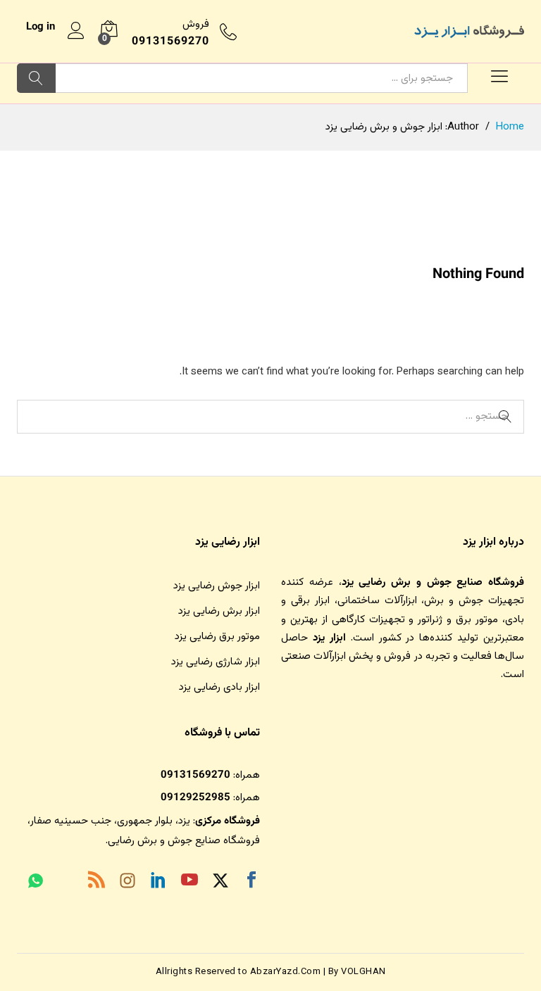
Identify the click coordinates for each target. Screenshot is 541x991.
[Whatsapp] (35, 882)
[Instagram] (127, 883)
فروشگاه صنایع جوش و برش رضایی (184, 841)
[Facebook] (251, 882)
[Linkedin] (158, 882)
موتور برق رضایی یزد (217, 637)
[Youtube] (189, 882)
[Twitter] (220, 883)
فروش (195, 24)
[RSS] (96, 882)
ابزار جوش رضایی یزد (216, 586)
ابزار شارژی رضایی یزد (215, 662)
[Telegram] (65, 884)
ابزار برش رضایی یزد (219, 611)
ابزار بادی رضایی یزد (219, 687)
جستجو (36, 78)
